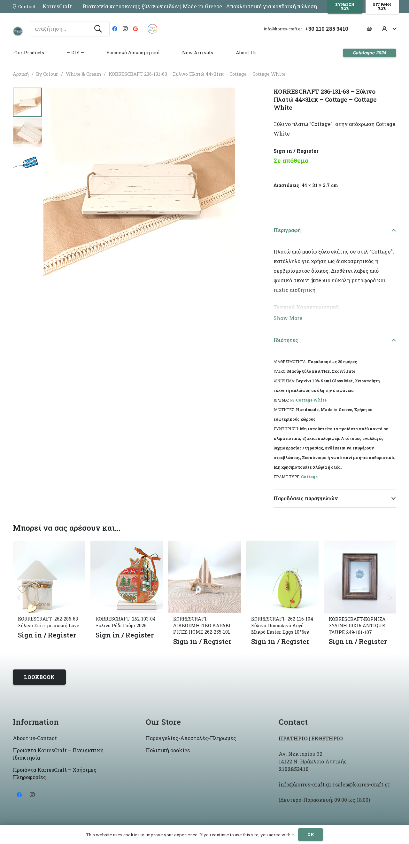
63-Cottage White (308, 399)
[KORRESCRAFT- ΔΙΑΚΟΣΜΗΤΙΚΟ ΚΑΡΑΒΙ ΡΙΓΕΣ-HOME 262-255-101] (204, 545)
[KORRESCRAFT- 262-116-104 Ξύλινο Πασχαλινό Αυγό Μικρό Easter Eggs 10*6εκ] (282, 545)
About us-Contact (35, 738)
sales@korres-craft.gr (362, 784)
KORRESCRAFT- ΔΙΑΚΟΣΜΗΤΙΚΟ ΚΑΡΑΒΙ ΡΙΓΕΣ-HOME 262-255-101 (202, 625)
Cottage (309, 476)
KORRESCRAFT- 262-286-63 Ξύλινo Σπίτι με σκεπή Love (48, 622)
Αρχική (21, 74)
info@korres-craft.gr (305, 784)
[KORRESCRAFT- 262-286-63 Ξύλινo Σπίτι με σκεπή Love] (49, 545)
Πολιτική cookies (168, 750)
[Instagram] (125, 29)
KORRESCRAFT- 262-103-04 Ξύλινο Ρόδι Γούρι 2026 (126, 622)
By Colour (47, 74)
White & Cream (83, 74)
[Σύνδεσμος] (18, 31)
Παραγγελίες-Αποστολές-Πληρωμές (191, 738)
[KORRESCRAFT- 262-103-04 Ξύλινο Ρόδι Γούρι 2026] (126, 545)
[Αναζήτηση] (98, 28)
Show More (288, 318)
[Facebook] (115, 29)
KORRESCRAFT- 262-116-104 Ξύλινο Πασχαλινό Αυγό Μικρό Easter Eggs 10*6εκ (282, 625)
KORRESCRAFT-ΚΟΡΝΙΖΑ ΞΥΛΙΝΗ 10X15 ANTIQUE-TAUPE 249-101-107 (358, 625)
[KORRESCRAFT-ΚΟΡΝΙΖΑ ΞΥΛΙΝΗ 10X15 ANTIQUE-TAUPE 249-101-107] (360, 545)
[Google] (135, 29)
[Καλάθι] (369, 29)
